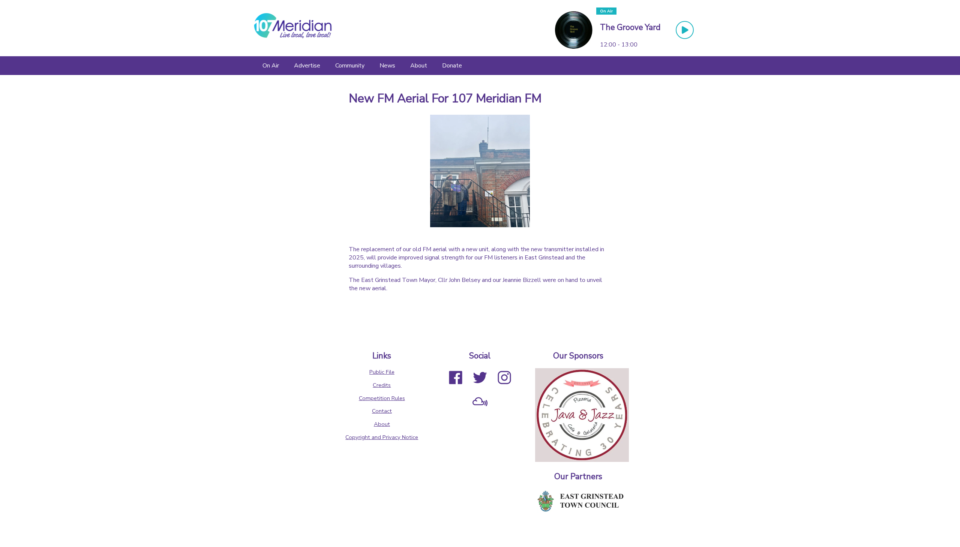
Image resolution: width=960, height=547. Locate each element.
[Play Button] (685, 30)
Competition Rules (382, 398)
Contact (382, 411)
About (382, 424)
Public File (381, 372)
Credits (382, 385)
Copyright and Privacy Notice (381, 437)
